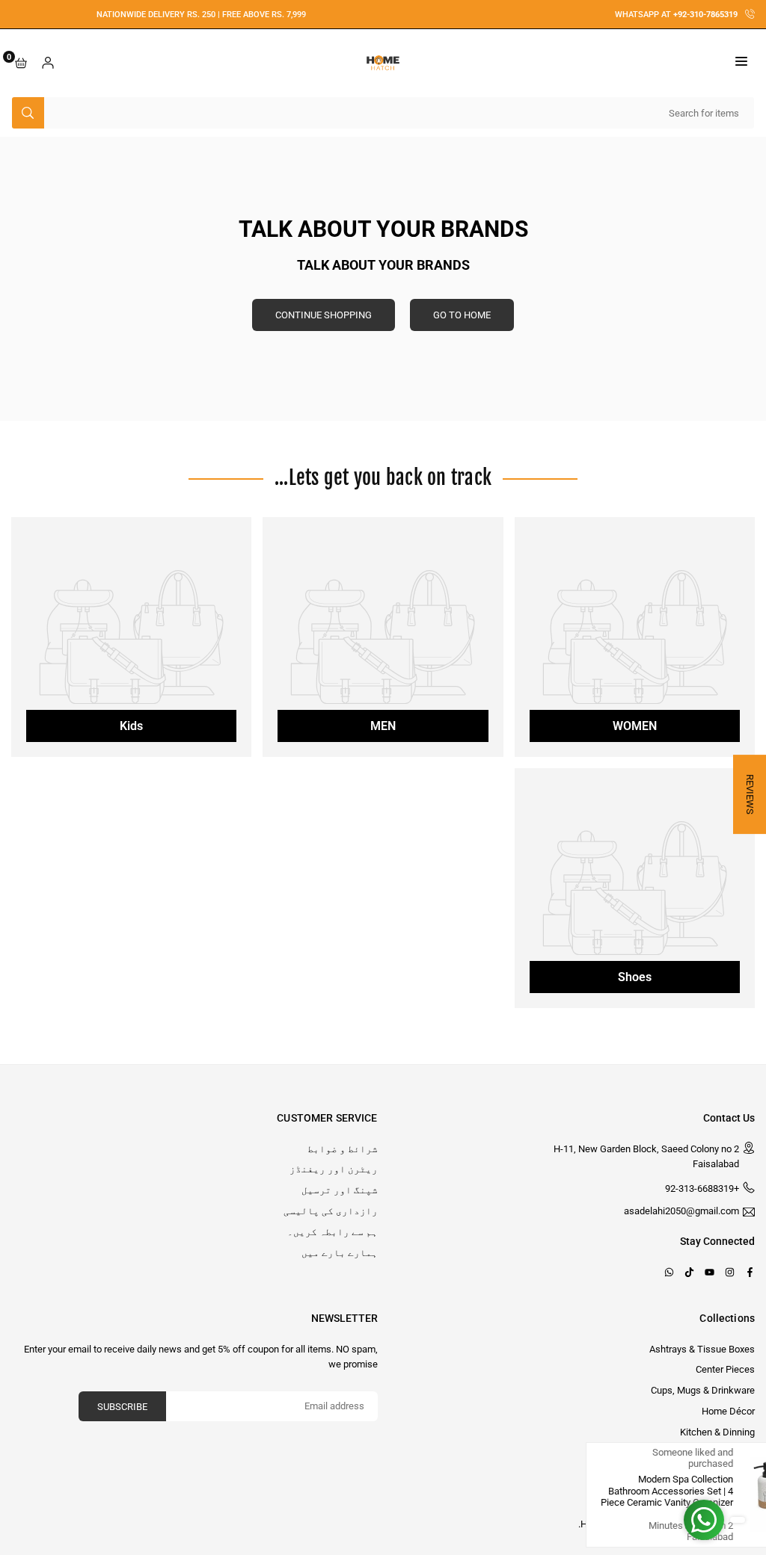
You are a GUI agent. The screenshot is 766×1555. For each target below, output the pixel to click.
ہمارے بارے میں (339, 1252)
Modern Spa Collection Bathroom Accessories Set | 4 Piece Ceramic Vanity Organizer (600, 1491)
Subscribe (122, 1406)
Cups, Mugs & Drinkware (703, 1390)
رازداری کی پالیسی (331, 1211)
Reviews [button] (750, 794)
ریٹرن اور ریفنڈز (333, 1169)
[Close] (742, 1456)
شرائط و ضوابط (342, 1148)
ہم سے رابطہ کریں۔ (332, 1231)
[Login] (47, 63)
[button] (741, 63)
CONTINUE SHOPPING (323, 315)
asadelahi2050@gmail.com (681, 1211)
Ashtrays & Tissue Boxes (702, 1349)
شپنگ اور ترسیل (339, 1190)
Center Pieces (725, 1369)
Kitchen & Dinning (717, 1432)
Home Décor (728, 1411)
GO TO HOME (462, 315)
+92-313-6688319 (702, 1188)
